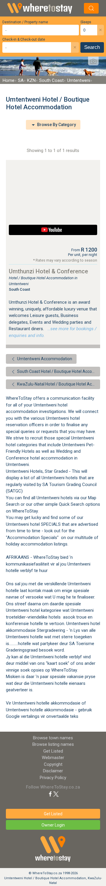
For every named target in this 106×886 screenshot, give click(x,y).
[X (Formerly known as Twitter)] (56, 793)
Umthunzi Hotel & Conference (48, 271)
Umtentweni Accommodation (44, 358)
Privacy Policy (53, 777)
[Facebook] (50, 793)
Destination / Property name (25, 22)
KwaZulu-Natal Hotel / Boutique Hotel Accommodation (58, 384)
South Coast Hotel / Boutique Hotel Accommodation (58, 371)
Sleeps (85, 22)
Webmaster (53, 757)
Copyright (53, 764)
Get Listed (53, 751)
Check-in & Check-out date (23, 39)
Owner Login (53, 825)
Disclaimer (53, 770)
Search (92, 47)
